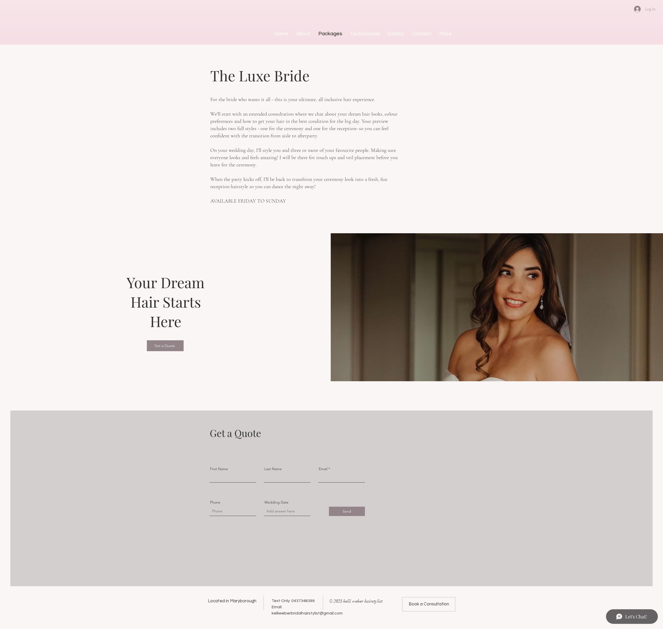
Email (323, 469)
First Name (219, 469)
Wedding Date (276, 502)
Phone (215, 502)
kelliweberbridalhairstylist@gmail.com (307, 613)
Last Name (273, 469)
